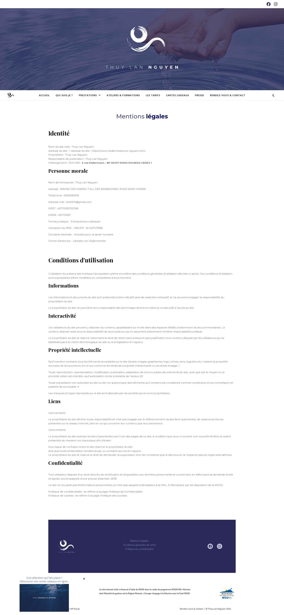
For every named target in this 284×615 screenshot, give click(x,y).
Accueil (44, 95)
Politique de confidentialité (139, 549)
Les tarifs (153, 95)
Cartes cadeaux (177, 95)
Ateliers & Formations (123, 95)
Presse (199, 95)
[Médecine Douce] (10, 95)
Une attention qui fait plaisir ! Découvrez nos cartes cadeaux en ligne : (44, 579)
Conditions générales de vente (139, 544)
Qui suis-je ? (64, 95)
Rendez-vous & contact (227, 95)
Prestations (88, 95)
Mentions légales (139, 540)
